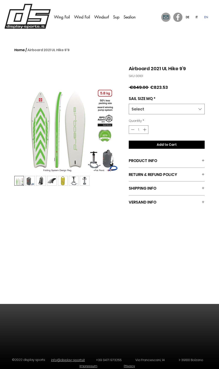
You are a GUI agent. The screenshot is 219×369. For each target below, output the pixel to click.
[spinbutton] (138, 130)
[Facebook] (177, 17)
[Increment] (145, 130)
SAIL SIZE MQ (142, 98)
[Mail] (165, 17)
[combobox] (167, 109)
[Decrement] (132, 130)
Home (19, 50)
